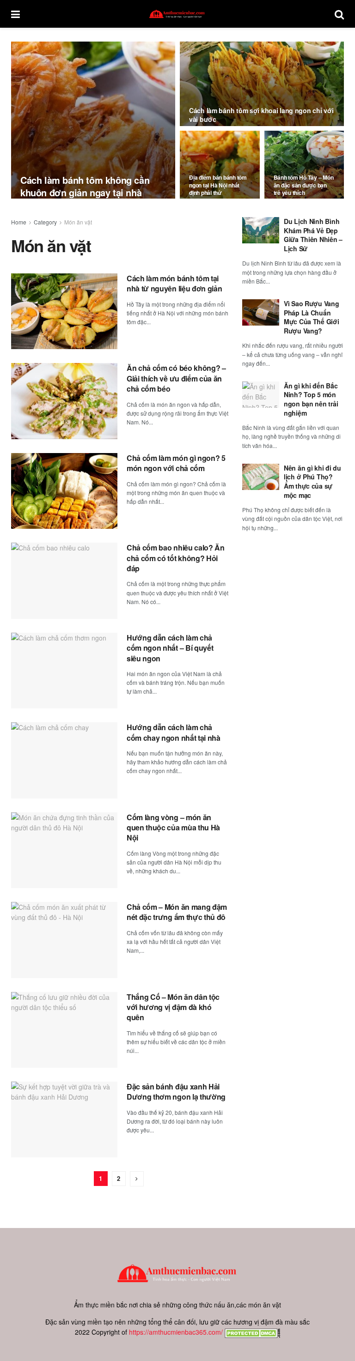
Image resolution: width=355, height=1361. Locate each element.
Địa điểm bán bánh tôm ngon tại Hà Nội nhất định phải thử (218, 184)
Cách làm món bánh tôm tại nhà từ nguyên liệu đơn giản (174, 283)
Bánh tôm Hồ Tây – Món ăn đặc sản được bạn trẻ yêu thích (304, 184)
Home (18, 222)
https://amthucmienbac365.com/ (176, 1332)
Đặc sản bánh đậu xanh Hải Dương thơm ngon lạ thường (176, 1091)
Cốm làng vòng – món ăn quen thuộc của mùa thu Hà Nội (173, 827)
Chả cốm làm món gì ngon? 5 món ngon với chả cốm (176, 463)
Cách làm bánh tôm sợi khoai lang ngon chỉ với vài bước (261, 115)
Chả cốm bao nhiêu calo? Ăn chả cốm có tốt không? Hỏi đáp (176, 558)
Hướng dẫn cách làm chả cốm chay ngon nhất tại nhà (173, 732)
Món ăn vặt (78, 222)
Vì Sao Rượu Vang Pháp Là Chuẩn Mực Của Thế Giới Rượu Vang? (311, 317)
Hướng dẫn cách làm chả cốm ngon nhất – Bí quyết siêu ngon (170, 648)
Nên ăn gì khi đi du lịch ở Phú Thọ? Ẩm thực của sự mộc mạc (312, 481)
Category (45, 222)
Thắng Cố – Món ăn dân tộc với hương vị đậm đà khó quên (173, 1007)
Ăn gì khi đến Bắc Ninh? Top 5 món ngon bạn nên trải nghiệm (311, 399)
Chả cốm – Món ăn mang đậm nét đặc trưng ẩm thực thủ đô (177, 911)
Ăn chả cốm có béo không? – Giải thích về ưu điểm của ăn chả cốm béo (176, 378)
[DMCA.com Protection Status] (251, 1332)
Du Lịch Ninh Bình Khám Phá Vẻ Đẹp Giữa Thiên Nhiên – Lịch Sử (313, 235)
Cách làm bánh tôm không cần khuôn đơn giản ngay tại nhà (84, 186)
